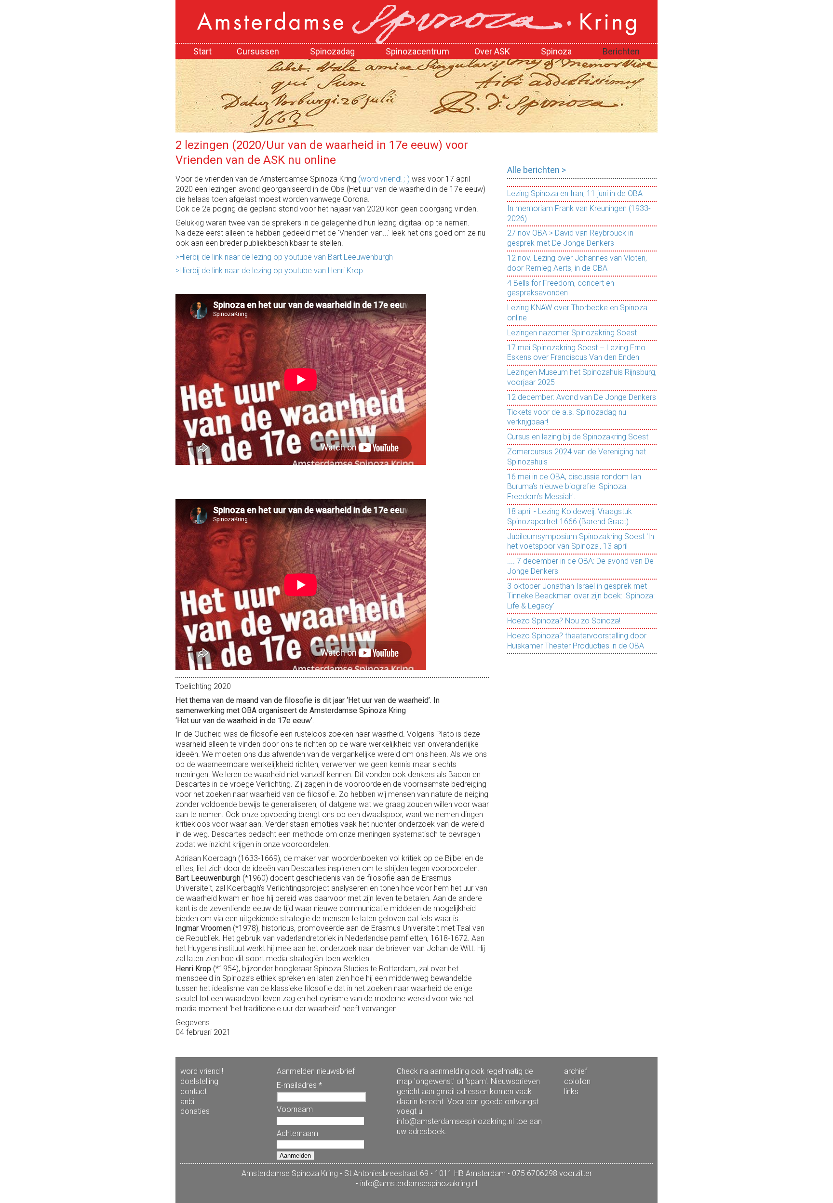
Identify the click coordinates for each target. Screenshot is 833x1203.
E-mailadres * (299, 1085)
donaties (195, 1111)
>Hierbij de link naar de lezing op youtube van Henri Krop (269, 270)
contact (193, 1091)
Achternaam (297, 1133)
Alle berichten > (536, 170)
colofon (577, 1081)
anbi (187, 1101)
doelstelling (199, 1081)
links (571, 1091)
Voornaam (295, 1109)
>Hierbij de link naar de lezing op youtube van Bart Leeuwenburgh (284, 257)
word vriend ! (201, 1071)
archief (575, 1071)
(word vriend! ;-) (384, 179)
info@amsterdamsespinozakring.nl (418, 1183)
